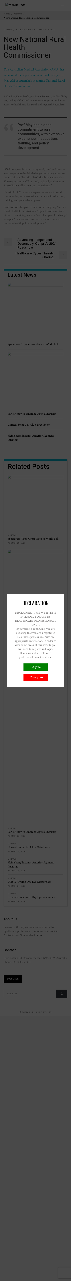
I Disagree (35, 677)
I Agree (35, 667)
